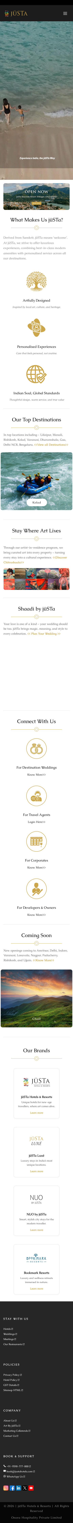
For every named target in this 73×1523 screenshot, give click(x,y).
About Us (8, 1420)
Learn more (36, 1112)
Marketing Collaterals (15, 1430)
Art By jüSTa (10, 1425)
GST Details (10, 1385)
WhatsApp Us (15, 1476)
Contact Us (9, 1435)
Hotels (7, 1328)
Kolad (36, 502)
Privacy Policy (11, 1374)
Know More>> (36, 774)
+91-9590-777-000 (17, 1466)
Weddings (9, 1334)
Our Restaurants (12, 1344)
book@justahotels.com (19, 1471)
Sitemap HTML (12, 1390)
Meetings (8, 1339)
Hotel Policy (10, 1379)
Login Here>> (36, 822)
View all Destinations (51, 444)
